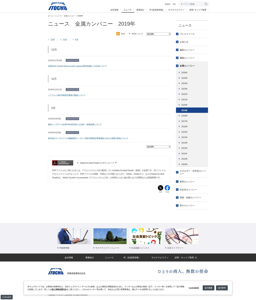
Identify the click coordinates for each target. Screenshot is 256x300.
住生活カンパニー (188, 189)
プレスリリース (187, 34)
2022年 (184, 94)
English (167, 4)
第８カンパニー (187, 205)
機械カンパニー (187, 58)
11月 (65, 39)
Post (160, 192)
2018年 (184, 116)
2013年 (184, 143)
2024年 (184, 83)
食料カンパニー (187, 182)
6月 (76, 39)
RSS (123, 34)
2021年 (184, 99)
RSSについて (137, 34)
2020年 (184, 105)
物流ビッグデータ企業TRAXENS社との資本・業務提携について (74, 124)
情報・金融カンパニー (190, 197)
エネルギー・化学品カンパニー (192, 172)
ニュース (185, 25)
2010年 (184, 159)
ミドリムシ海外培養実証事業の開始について (66, 95)
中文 (174, 4)
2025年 (184, 78)
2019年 (184, 110)
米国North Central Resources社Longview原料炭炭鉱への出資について (77, 66)
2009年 (184, 164)
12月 (53, 39)
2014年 (184, 137)
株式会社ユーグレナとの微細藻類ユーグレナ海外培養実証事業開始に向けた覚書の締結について (88, 138)
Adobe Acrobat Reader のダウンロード (97, 163)
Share (167, 192)
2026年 (184, 72)
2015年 (184, 132)
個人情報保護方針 (59, 289)
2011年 (184, 153)
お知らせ (184, 42)
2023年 (184, 89)
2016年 (184, 126)
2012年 (184, 148)
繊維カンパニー (187, 50)
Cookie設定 (6, 297)
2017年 (184, 121)
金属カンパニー (187, 66)
